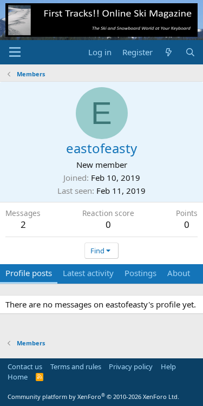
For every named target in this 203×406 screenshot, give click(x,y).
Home (18, 377)
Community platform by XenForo (93, 396)
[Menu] (15, 52)
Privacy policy (131, 366)
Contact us (25, 366)
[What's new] (168, 52)
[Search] (190, 52)
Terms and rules (75, 366)
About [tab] (178, 272)
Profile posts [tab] (28, 272)
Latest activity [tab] (88, 272)
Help (168, 366)
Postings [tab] (140, 272)
